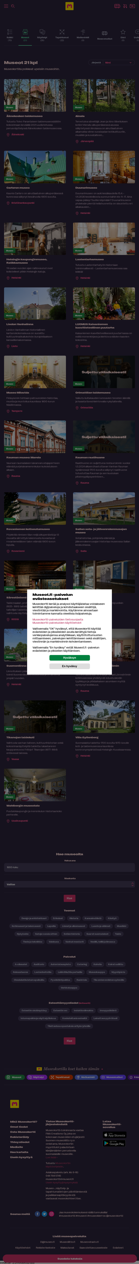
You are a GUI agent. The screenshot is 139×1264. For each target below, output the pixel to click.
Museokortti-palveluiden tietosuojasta (58, 619)
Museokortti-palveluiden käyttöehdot (57, 622)
